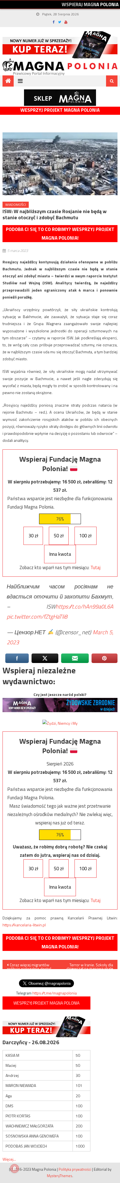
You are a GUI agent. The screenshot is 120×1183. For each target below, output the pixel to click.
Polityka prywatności (75, 1169)
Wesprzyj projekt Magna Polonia (60, 110)
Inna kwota (60, 554)
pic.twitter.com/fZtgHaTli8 (37, 616)
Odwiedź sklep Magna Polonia (60, 97)
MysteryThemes (59, 1176)
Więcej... (9, 1159)
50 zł (59, 535)
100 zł (85, 535)
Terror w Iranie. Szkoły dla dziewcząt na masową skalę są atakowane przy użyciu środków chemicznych (89, 965)
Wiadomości (15, 204)
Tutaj (95, 567)
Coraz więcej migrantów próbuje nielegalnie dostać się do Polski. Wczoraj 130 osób (29, 965)
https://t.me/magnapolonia (54, 993)
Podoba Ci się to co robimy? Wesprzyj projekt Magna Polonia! (60, 234)
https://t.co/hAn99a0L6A (84, 606)
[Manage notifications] (14, 1168)
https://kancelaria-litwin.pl (24, 925)
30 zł (33, 535)
